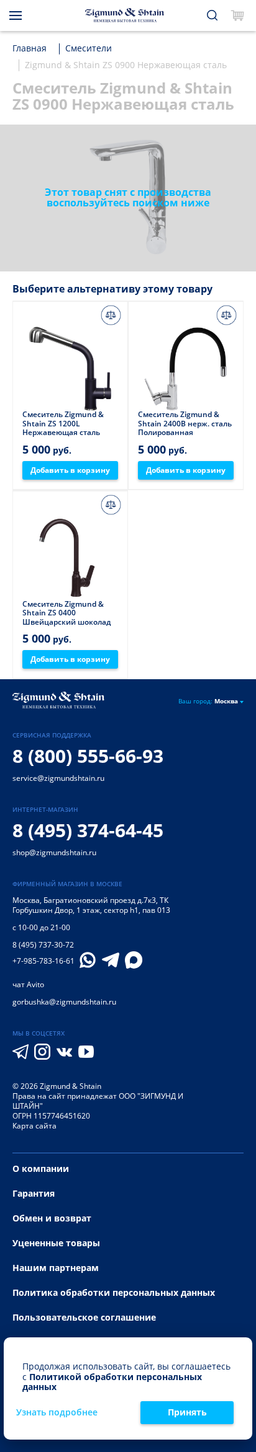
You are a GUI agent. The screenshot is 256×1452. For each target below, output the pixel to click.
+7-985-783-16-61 (43, 961)
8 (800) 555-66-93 (87, 755)
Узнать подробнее (57, 1412)
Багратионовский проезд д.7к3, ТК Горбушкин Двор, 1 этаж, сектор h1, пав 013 (91, 905)
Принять (187, 1412)
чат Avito (28, 984)
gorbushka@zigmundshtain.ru (64, 1002)
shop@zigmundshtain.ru (54, 852)
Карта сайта (34, 1125)
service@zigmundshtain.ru (58, 778)
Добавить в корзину (70, 470)
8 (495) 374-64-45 (87, 830)
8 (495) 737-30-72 (43, 944)
